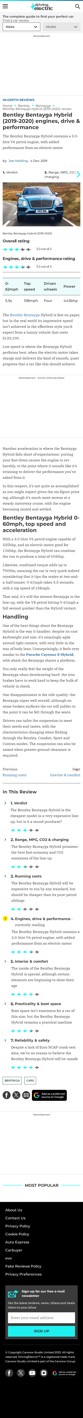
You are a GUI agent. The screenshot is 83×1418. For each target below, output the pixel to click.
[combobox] (5, 27)
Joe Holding (18, 161)
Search (77, 6)
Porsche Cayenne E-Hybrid (49, 654)
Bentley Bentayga (25, 315)
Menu (5, 6)
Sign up (41, 1331)
